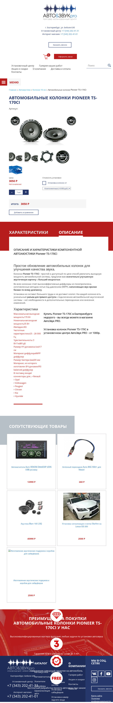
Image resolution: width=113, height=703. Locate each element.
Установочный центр (22, 65)
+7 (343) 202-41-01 (69, 34)
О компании (39, 68)
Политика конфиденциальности (101, 699)
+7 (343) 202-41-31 (70, 30)
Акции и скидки (19, 68)
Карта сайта (96, 695)
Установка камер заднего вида (59, 698)
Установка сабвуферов (57, 691)
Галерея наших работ (50, 65)
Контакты (16, 71)
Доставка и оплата (61, 68)
